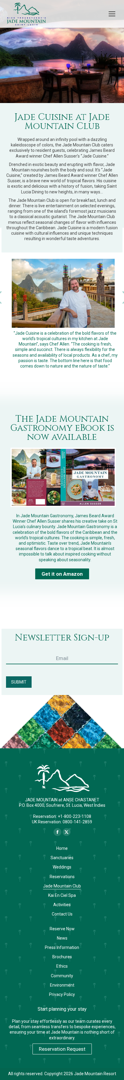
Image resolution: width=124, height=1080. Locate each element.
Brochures (62, 956)
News (62, 938)
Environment (62, 985)
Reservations (62, 876)
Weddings (62, 867)
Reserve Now (62, 928)
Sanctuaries (62, 857)
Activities (62, 904)
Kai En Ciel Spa (62, 895)
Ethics (62, 966)
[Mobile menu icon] (112, 14)
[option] (62, 293)
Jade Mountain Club (62, 886)
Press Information (62, 947)
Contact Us (62, 914)
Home (62, 848)
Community (62, 975)
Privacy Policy (62, 994)
